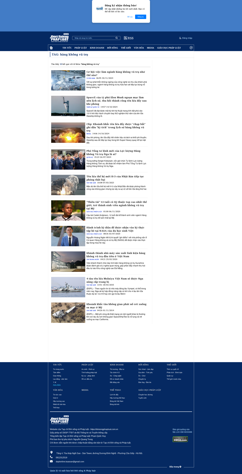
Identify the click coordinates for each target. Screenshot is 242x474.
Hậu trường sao (59, 401)
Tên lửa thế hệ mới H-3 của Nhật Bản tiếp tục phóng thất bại (115, 178)
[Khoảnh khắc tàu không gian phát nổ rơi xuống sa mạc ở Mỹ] (68, 312)
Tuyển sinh (90, 78)
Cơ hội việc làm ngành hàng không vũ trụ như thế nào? (115, 73)
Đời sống (112, 47)
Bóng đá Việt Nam (116, 401)
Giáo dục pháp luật (169, 47)
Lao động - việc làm (60, 379)
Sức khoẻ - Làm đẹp (145, 369)
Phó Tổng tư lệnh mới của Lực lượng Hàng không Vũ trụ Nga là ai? (113, 152)
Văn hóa (139, 47)
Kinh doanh (97, 47)
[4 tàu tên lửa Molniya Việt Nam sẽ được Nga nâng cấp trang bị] (68, 287)
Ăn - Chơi (141, 376)
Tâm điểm (56, 372)
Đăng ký (141, 17)
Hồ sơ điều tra (87, 379)
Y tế (54, 382)
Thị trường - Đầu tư (117, 369)
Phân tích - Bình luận (174, 372)
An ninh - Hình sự (88, 369)
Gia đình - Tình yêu (145, 372)
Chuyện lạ (142, 379)
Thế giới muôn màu (174, 379)
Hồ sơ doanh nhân (116, 379)
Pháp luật (80, 47)
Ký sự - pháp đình (88, 376)
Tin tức (67, 47)
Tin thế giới (91, 183)
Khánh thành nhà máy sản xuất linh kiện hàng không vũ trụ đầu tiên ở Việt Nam (115, 254)
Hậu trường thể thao (117, 398)
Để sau (130, 17)
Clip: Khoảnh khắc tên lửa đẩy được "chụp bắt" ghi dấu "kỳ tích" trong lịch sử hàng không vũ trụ (115, 127)
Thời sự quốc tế (92, 107)
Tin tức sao (57, 395)
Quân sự (89, 157)
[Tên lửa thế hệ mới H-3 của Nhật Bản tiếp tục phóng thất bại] (68, 185)
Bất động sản (115, 382)
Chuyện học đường (145, 395)
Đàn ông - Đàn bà (144, 382)
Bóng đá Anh (114, 404)
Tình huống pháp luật (89, 372)
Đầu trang (174, 467)
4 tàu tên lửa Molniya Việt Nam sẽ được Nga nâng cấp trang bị (114, 280)
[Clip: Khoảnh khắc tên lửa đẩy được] (68, 132)
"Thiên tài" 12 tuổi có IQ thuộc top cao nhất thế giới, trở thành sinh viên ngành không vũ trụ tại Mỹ (116, 205)
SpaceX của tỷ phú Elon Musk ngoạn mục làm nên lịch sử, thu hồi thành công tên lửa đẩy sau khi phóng (116, 101)
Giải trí (55, 398)
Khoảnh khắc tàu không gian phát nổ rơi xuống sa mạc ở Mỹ (116, 305)
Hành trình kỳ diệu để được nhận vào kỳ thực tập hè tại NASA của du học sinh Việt (115, 229)
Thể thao (56, 408)
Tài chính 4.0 (114, 372)
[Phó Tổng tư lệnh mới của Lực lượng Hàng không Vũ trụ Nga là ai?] (68, 159)
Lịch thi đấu (114, 395)
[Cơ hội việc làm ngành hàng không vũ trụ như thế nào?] (68, 80)
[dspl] (51, 48)
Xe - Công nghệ (115, 376)
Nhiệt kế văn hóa (59, 404)
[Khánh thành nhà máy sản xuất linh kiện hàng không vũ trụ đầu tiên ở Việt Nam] (68, 261)
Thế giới (126, 47)
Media (150, 47)
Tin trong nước (92, 259)
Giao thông (57, 376)
